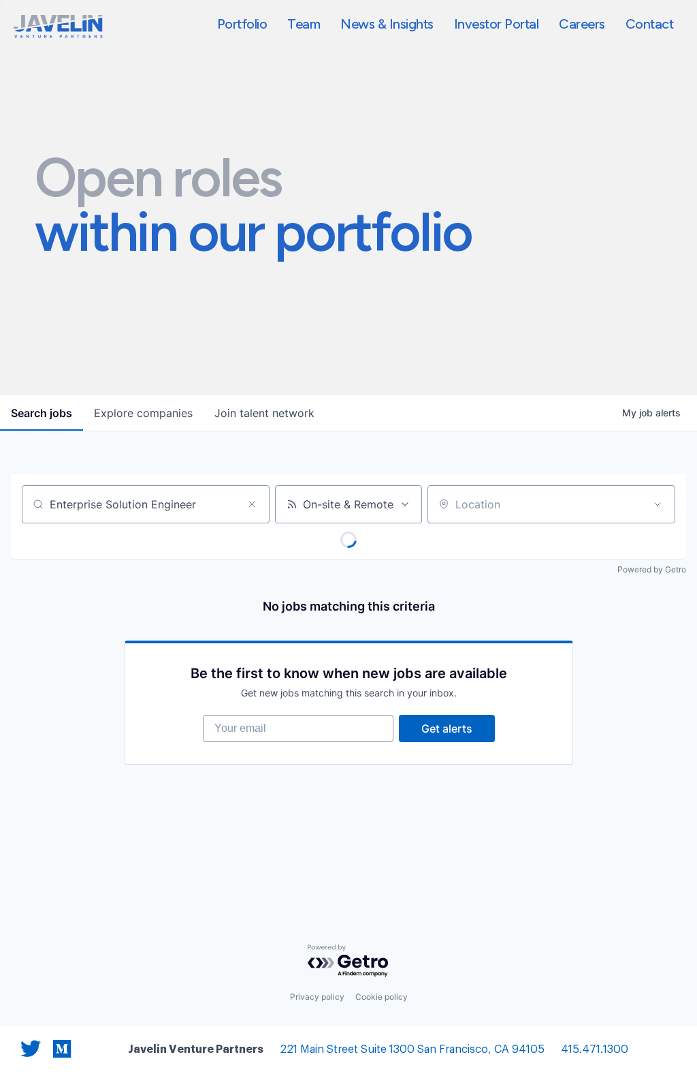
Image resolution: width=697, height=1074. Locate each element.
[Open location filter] (657, 504)
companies (143, 413)
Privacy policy (317, 997)
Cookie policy (381, 997)
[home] (58, 26)
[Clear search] (252, 504)
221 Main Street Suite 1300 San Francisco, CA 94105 (412, 1050)
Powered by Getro (651, 569)
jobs (41, 413)
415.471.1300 (594, 1050)
